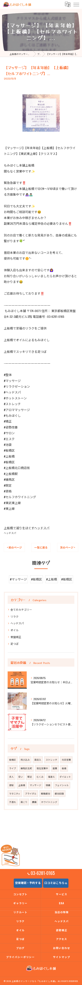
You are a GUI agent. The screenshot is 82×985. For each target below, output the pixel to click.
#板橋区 (36, 579)
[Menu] (76, 4)
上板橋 (21, 785)
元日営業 (66, 759)
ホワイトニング (49, 802)
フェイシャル (62, 785)
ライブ (12, 768)
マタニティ (14, 793)
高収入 (37, 759)
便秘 (11, 785)
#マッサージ (18, 579)
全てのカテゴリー (21, 609)
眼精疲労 (45, 793)
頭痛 (48, 785)
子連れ (12, 802)
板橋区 (12, 759)
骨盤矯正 (15, 637)
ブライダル (30, 793)
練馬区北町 (26, 768)
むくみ (40, 776)
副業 (55, 768)
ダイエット (65, 776)
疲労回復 (59, 793)
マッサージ (35, 785)
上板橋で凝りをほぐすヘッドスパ (26, 528)
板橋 (64, 768)
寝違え (51, 776)
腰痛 (34, 802)
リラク (14, 616)
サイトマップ (61, 957)
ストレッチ (51, 759)
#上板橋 (51, 579)
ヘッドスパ (10, 533)
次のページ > (67, 547)
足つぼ (14, 644)
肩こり (24, 802)
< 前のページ (14, 547)
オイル (14, 630)
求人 (11, 776)
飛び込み (25, 759)
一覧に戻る (41, 547)
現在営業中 (42, 768)
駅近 (29, 776)
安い (20, 776)
